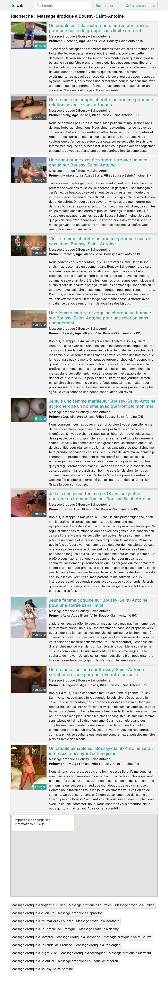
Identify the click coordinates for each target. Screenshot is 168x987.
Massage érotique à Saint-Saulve (128, 937)
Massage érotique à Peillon (134, 905)
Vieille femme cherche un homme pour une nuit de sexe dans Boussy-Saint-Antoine (100, 241)
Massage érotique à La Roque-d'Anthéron (88, 961)
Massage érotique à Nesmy (99, 929)
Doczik (16, 5)
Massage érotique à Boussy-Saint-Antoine (42, 969)
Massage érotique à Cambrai (32, 937)
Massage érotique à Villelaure (32, 913)
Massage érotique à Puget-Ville (34, 953)
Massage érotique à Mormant (130, 953)
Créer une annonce (140, 5)
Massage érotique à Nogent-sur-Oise (38, 905)
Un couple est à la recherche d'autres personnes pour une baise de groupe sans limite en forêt (98, 28)
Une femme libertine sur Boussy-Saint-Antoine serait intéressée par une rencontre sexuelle (96, 672)
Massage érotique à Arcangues (82, 953)
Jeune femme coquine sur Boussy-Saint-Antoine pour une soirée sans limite (98, 603)
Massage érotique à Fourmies (90, 905)
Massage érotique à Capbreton (80, 913)
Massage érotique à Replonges (97, 945)
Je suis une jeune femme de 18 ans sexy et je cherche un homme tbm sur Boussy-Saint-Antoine (100, 496)
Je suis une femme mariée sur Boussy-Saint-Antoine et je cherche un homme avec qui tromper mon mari (102, 403)
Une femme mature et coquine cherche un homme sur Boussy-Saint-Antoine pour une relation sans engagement (100, 318)
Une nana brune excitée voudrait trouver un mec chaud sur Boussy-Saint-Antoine (98, 162)
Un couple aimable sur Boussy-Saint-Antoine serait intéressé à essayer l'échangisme (101, 751)
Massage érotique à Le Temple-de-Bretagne (43, 929)
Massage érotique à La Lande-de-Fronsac (41, 945)
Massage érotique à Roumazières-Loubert (42, 921)
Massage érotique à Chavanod (78, 937)
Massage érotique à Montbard (97, 921)
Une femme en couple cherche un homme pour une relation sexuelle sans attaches (101, 102)
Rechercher (104, 5)
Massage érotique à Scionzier (32, 961)
